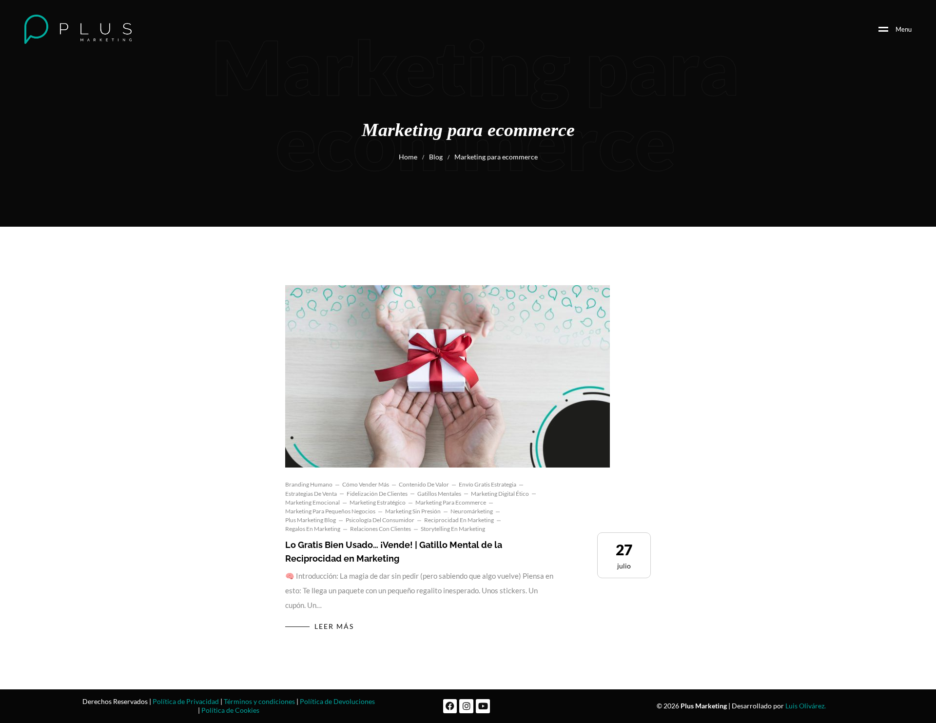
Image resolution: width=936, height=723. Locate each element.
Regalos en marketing (312, 528)
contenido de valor (424, 484)
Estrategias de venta (311, 493)
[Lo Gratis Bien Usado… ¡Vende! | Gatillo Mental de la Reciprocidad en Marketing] (447, 376)
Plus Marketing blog (310, 520)
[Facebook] (450, 706)
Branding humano (308, 484)
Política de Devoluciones (337, 701)
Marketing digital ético (500, 493)
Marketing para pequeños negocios (330, 511)
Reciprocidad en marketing (459, 520)
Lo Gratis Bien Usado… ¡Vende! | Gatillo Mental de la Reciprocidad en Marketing (393, 552)
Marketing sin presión (413, 511)
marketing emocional (312, 502)
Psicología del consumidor (380, 520)
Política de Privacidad (186, 701)
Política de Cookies (230, 710)
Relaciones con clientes (380, 528)
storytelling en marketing (453, 528)
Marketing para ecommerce (450, 502)
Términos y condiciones (259, 701)
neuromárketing (471, 511)
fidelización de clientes (377, 493)
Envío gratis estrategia (487, 484)
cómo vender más (365, 484)
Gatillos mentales (439, 493)
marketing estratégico (378, 502)
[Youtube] (483, 706)
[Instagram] (466, 706)
